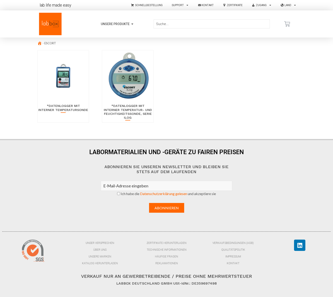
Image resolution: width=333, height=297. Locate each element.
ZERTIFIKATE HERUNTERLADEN (166, 243)
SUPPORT (178, 5)
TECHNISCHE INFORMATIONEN (166, 249)
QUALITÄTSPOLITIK (233, 249)
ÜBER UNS (99, 249)
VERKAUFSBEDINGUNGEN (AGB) (233, 243)
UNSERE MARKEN (100, 256)
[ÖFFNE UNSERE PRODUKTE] (132, 24)
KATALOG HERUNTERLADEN (100, 263)
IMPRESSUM (233, 256)
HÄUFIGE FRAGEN (166, 256)
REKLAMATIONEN (166, 263)
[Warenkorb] (287, 24)
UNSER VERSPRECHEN (100, 243)
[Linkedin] (299, 245)
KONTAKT (233, 263)
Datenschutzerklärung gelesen (163, 193)
